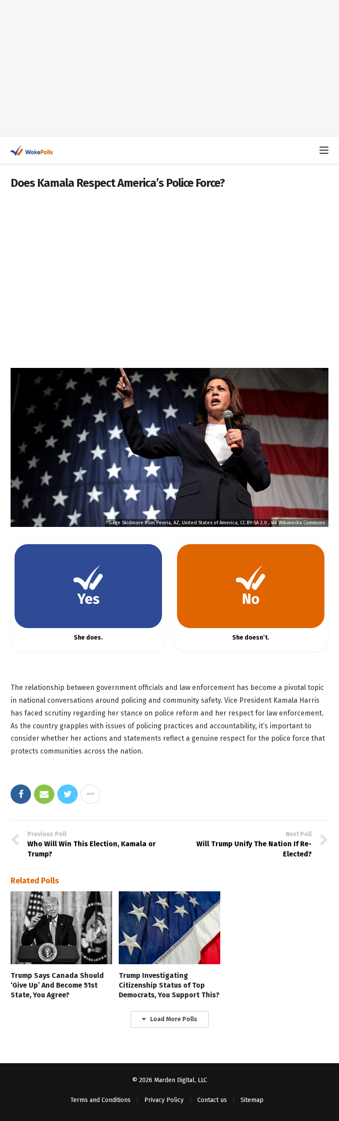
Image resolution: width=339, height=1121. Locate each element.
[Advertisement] (169, 68)
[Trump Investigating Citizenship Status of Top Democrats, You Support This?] (169, 927)
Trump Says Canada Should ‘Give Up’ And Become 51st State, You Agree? (57, 985)
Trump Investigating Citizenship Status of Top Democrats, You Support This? (169, 985)
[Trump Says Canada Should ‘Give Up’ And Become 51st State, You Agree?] (61, 927)
